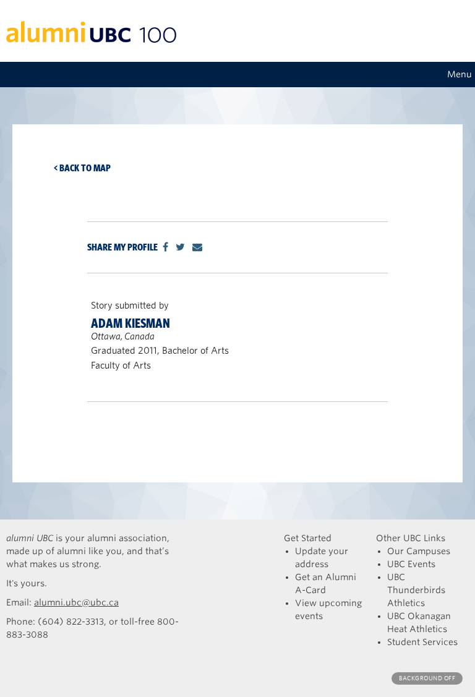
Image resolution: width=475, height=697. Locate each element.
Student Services (422, 642)
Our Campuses (418, 551)
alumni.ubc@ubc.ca (76, 602)
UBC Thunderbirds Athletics (416, 590)
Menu (459, 74)
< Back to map (82, 168)
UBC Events (411, 564)
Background (427, 678)
